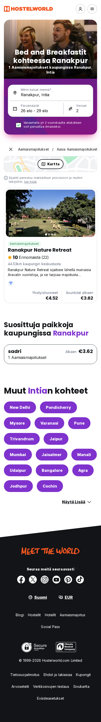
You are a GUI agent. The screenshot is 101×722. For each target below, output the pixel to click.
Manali (84, 454)
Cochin (50, 486)
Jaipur (56, 438)
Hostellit (34, 615)
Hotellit (50, 615)
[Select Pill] (80, 9)
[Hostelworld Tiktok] (80, 580)
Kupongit (83, 675)
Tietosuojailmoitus (25, 675)
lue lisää (30, 182)
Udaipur (18, 470)
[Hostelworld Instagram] (45, 580)
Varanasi (49, 423)
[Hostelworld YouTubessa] (56, 580)
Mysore (17, 423)
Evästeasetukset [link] (50, 698)
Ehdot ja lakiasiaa (58, 675)
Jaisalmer (52, 454)
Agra (83, 470)
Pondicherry (58, 407)
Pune (79, 423)
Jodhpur (18, 486)
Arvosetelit (20, 686)
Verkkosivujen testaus (51, 686)
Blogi (20, 615)
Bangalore (52, 470)
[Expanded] (11, 149)
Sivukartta (81, 686)
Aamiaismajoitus (72, 615)
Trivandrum (22, 438)
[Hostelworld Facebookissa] (21, 580)
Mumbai (18, 454)
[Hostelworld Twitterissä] (33, 580)
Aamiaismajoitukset (24, 244)
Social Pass (50, 627)
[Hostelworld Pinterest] (68, 580)
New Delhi (20, 407)
